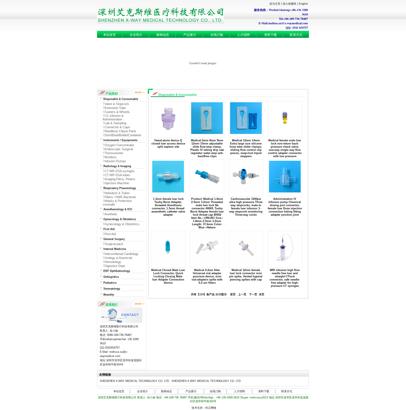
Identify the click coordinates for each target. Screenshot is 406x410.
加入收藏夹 (289, 3)
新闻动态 (162, 35)
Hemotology (112, 262)
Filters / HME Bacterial (120, 197)
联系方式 (296, 35)
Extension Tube (115, 108)
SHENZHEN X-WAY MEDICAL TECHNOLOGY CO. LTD (134, 381)
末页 (261, 294)
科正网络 (210, 407)
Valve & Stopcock (116, 104)
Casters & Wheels (117, 112)
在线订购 (216, 35)
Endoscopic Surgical (118, 149)
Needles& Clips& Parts (120, 131)
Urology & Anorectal (118, 258)
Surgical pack (113, 244)
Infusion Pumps (115, 161)
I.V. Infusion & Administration (113, 117)
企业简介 (136, 35)
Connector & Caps (117, 127)
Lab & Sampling (115, 123)
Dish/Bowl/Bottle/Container (122, 135)
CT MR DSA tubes (117, 175)
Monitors (110, 157)
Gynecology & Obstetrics (121, 224)
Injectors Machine (116, 183)
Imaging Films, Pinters (119, 179)
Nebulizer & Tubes (117, 193)
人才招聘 (243, 35)
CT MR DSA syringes (119, 171)
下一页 (253, 294)
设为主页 (274, 3)
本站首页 (109, 35)
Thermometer (113, 153)
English (303, 3)
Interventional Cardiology (121, 254)
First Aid (110, 234)
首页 (232, 294)
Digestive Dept (114, 266)
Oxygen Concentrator (119, 145)
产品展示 (189, 35)
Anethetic (110, 214)
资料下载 (270, 35)
